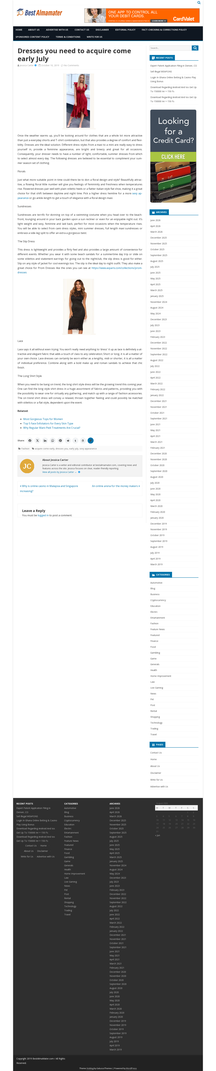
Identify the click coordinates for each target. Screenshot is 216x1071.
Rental (153, 710)
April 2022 (155, 377)
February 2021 (157, 447)
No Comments (71, 65)
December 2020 (158, 453)
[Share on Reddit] (68, 441)
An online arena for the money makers (115, 486)
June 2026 (155, 220)
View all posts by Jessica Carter (59, 472)
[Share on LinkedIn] (45, 441)
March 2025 (156, 290)
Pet (152, 699)
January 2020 (157, 517)
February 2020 (157, 511)
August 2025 (156, 261)
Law (152, 681)
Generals (154, 664)
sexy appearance (88, 448)
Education (155, 605)
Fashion (25, 448)
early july (73, 448)
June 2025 (155, 272)
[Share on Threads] (83, 441)
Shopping (155, 716)
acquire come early (44, 448)
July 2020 (155, 482)
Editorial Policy (125, 29)
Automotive (156, 582)
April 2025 (155, 284)
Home (19, 29)
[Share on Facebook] (30, 441)
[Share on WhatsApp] (53, 441)
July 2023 (155, 325)
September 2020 (158, 471)
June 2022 (155, 371)
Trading (154, 728)
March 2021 (156, 441)
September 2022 (158, 354)
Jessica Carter (27, 65)
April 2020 (155, 500)
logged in (43, 515)
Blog (152, 588)
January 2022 (157, 395)
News (153, 693)
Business (155, 594)
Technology (156, 722)
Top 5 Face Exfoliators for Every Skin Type (48, 423)
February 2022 (157, 389)
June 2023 (155, 331)
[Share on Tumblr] (75, 441)
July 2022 (155, 366)
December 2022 (158, 342)
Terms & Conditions (68, 36)
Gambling (155, 652)
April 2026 (155, 226)
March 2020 (156, 506)
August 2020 (156, 476)
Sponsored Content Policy (32, 36)
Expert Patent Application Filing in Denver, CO (173, 65)
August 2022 (156, 360)
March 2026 (156, 231)
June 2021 (155, 424)
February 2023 (157, 336)
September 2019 (158, 541)
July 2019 (155, 552)
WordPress (131, 1068)
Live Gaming (156, 687)
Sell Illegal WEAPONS (161, 71)
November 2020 (158, 459)
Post (152, 705)
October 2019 (157, 535)
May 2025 (155, 278)
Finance (154, 640)
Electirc (154, 611)
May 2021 (155, 430)
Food (153, 646)
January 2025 (157, 296)
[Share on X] (37, 441)
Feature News (157, 629)
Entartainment (157, 617)
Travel (153, 734)
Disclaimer (102, 29)
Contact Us (82, 29)
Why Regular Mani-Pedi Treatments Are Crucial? (51, 427)
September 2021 (158, 418)
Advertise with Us (57, 29)
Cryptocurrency (158, 600)
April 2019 (155, 558)
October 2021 (157, 412)
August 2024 (156, 307)
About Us (34, 29)
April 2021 (155, 436)
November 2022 (158, 348)
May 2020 (155, 494)
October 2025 (157, 249)
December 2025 (158, 237)
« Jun (157, 835)
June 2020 (155, 488)
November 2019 (158, 529)
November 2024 (158, 301)
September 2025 (158, 255)
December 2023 (158, 319)
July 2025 (155, 266)
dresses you (62, 448)
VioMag (89, 1068)
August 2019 (156, 546)
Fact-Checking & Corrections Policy (164, 29)
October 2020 (157, 465)
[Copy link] (91, 441)
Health (153, 670)
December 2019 (158, 523)
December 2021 (158, 401)
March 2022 (156, 383)
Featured (155, 635)
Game (153, 658)
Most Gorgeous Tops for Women (43, 419)
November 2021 (158, 406)
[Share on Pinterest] (60, 441)
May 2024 (155, 313)
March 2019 (156, 564)
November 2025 (158, 243)
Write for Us (94, 36)
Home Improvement (160, 675)
